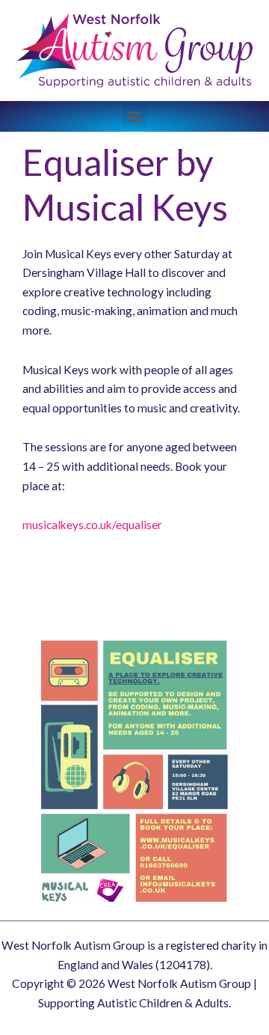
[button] (135, 116)
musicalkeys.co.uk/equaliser (92, 524)
